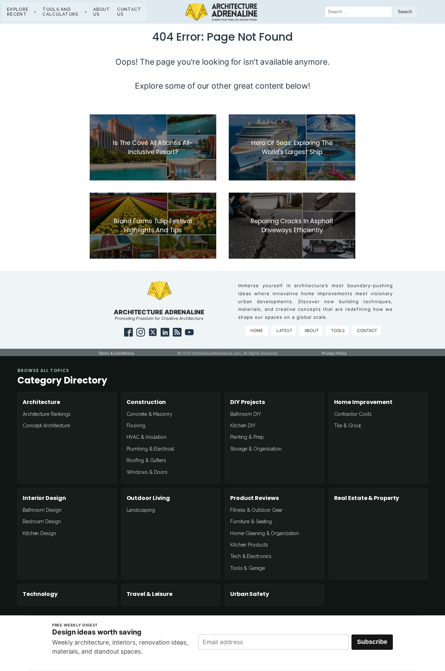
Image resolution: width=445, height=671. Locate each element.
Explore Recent (18, 12)
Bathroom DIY (245, 414)
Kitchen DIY (243, 425)
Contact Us (129, 12)
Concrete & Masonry (149, 414)
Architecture (41, 402)
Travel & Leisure (149, 594)
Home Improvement (363, 402)
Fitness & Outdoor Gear (256, 510)
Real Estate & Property (366, 498)
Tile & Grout (347, 425)
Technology (40, 594)
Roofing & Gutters (146, 460)
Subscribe (372, 641)
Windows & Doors (147, 472)
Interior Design (44, 498)
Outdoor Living (148, 498)
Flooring (136, 425)
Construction (146, 402)
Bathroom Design (42, 510)
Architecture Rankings (47, 414)
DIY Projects (247, 402)
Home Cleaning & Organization (264, 533)
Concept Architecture (46, 425)
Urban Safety (249, 594)
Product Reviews (254, 498)
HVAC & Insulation (147, 437)
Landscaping (141, 510)
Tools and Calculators (60, 12)
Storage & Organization (256, 449)
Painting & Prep (247, 437)
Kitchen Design (39, 533)
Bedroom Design (42, 521)
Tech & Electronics (251, 556)
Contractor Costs (353, 414)
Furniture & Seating (251, 521)
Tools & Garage (247, 568)
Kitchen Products (249, 545)
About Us (101, 12)
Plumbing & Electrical (150, 449)
